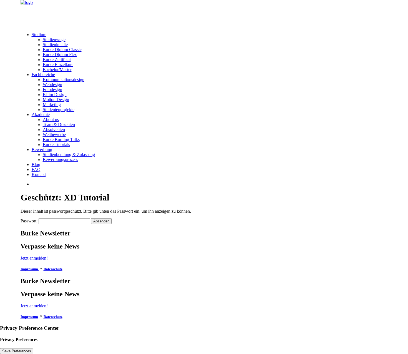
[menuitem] (210, 52)
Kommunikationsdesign (63, 79)
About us (51, 119)
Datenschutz (53, 269)
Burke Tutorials (56, 144)
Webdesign (52, 84)
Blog (36, 164)
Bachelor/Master (57, 69)
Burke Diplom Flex (60, 54)
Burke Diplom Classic (62, 49)
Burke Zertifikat (57, 59)
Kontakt (39, 174)
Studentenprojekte (58, 109)
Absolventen (54, 129)
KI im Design (55, 94)
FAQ (36, 169)
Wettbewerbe (54, 134)
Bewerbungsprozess (60, 159)
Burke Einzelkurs (58, 64)
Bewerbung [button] (42, 149)
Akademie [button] (41, 114)
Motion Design (56, 99)
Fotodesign (52, 89)
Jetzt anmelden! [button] (34, 258)
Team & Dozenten (59, 124)
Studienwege (54, 39)
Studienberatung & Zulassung (69, 154)
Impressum (30, 269)
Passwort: (30, 221)
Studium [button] (39, 34)
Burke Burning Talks (61, 139)
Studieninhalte (55, 44)
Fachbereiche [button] (43, 74)
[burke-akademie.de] (204, 14)
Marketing (52, 104)
